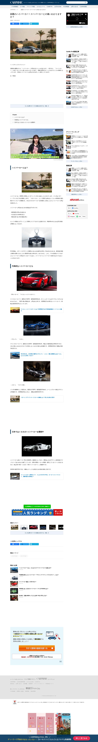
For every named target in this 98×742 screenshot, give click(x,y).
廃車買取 (27, 691)
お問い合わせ (74, 6)
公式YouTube (57, 6)
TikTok (83, 216)
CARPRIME (12, 681)
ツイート (25, 23)
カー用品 (22, 6)
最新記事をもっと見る (76, 194)
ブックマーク (35, 23)
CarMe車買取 (83, 6)
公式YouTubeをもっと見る (76, 26)
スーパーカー (24, 556)
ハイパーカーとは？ (19, 117)
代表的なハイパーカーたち (21, 119)
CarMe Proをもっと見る (76, 107)
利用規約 (31, 683)
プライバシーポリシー (39, 683)
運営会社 (12, 683)
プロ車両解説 (14, 6)
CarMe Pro (49, 6)
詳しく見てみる (81, 738)
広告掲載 (25, 683)
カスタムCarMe (30, 681)
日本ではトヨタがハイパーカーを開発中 (24, 122)
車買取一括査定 (20, 691)
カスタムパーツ (41, 6)
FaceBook (76, 208)
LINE (80, 216)
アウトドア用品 (31, 6)
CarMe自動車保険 (21, 681)
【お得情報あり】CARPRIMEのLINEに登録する (37, 506)
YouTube (77, 213)
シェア (15, 23)
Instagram (72, 216)
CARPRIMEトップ (14, 9)
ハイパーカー (15, 556)
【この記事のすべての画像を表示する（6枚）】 (36, 106)
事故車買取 (33, 691)
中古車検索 (66, 6)
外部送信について (50, 683)
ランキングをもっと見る (76, 161)
